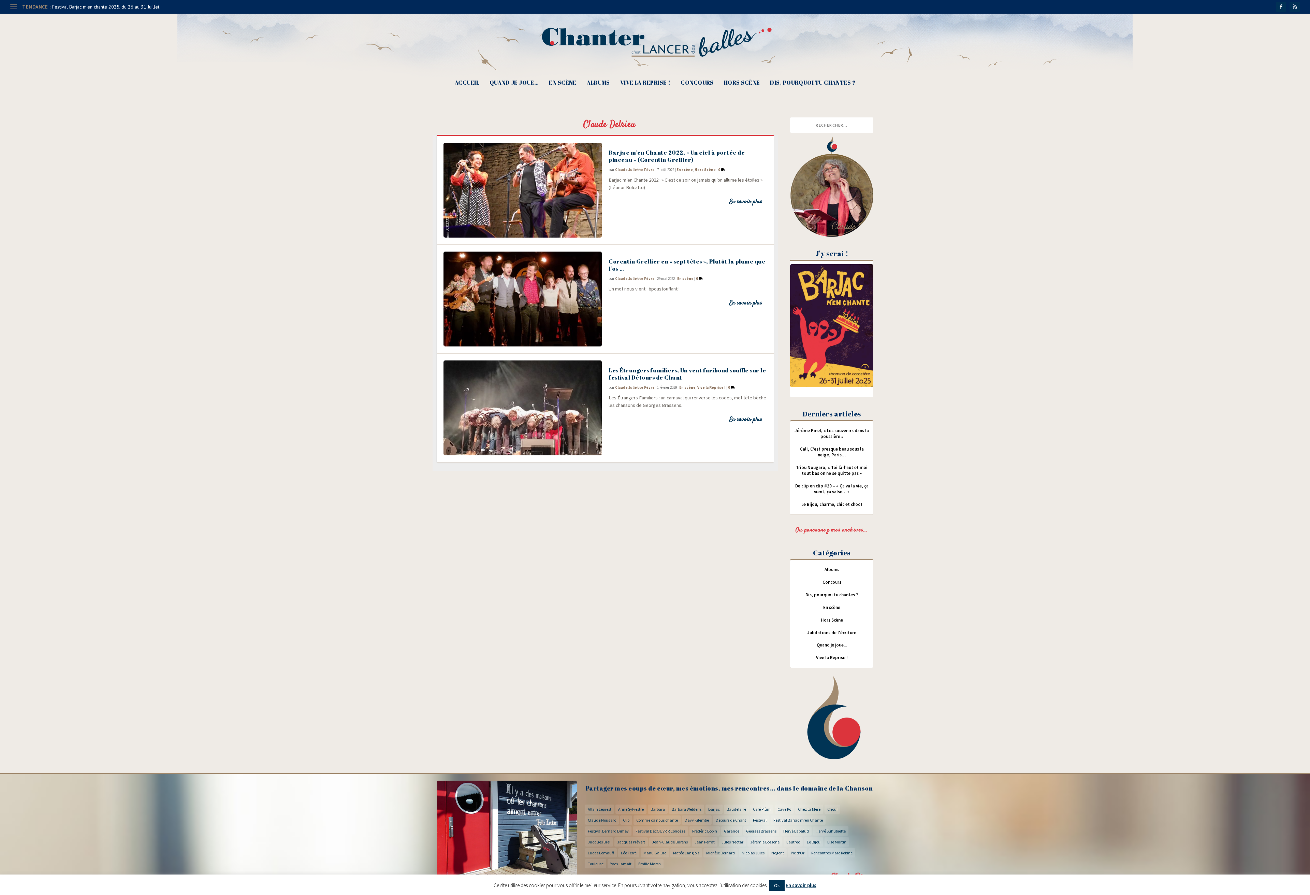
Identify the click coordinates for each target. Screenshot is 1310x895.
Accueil (467, 83)
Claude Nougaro (602, 820)
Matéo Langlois (686, 852)
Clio (626, 820)
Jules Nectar (732, 841)
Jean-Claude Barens (670, 841)
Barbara (658, 809)
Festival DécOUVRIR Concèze (660, 831)
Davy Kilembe (697, 820)
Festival (760, 820)
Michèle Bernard (720, 852)
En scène (563, 83)
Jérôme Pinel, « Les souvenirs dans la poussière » (832, 433)
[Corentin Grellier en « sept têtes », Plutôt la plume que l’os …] (522, 299)
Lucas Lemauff (601, 852)
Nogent (777, 852)
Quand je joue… (514, 83)
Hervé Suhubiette (831, 831)
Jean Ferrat (705, 841)
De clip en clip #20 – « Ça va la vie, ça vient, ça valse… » (832, 489)
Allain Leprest (599, 809)
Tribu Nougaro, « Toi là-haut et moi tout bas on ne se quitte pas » (832, 470)
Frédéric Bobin (704, 831)
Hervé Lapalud (796, 831)
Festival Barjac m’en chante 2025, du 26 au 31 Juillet (105, 7)
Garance (731, 831)
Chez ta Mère (809, 809)
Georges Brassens (761, 831)
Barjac (714, 809)
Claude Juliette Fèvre (635, 169)
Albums (598, 83)
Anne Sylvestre (631, 809)
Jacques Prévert (631, 841)
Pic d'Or (797, 852)
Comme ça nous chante (657, 820)
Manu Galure (654, 852)
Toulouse (595, 863)
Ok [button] (777, 885)
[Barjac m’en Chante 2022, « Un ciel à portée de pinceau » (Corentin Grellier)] (522, 190)
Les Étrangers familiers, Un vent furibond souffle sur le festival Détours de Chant (687, 373)
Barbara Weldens (686, 809)
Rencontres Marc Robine (832, 852)
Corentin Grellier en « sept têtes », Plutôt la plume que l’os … (687, 264)
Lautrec (793, 841)
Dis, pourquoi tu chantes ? (812, 83)
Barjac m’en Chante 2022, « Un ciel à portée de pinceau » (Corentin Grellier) (677, 156)
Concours (697, 83)
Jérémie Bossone (765, 841)
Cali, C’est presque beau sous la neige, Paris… (832, 452)
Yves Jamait (620, 863)
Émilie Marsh (649, 863)
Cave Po (784, 809)
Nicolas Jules (753, 852)
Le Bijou (813, 841)
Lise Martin (836, 841)
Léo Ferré (629, 852)
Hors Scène (742, 83)
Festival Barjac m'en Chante (798, 820)
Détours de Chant (731, 820)
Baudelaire (736, 809)
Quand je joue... (832, 645)
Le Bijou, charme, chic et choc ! (831, 504)
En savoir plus (745, 201)
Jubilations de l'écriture (831, 633)
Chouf (832, 809)
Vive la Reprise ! (645, 83)
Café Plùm (762, 809)
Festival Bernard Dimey (608, 831)
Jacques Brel (599, 841)
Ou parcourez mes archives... (832, 530)
